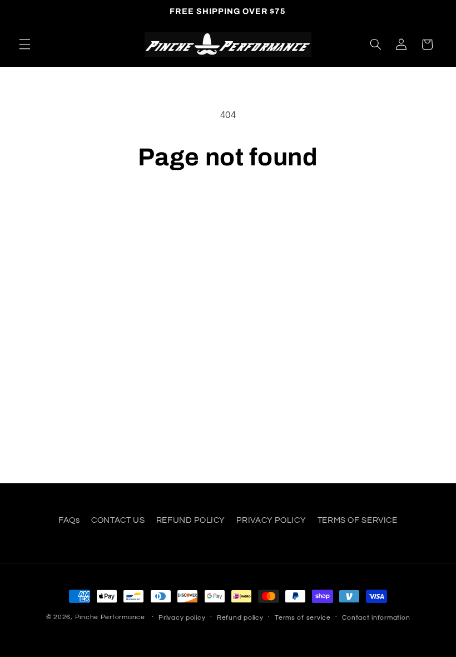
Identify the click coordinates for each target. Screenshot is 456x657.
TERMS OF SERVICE (358, 520)
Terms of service (303, 618)
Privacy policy (181, 618)
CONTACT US (118, 520)
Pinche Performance (110, 617)
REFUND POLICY (190, 520)
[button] (24, 44)
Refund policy (240, 618)
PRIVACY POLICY (271, 520)
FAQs (69, 520)
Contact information (376, 618)
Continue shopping (228, 210)
